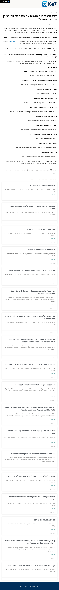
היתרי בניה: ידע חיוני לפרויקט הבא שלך (41, 229)
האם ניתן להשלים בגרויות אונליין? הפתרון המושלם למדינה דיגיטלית (30, 476)
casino (54, 170)
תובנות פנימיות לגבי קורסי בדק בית (42, 185)
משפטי (54, 173)
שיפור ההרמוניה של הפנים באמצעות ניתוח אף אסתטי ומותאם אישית (30, 364)
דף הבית (55, 12)
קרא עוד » (53, 194)
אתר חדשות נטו (13, 42)
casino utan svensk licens (42, 170)
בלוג (11, 170)
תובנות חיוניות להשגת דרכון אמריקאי (41, 250)
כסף (6, 170)
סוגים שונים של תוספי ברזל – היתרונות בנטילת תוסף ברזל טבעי (32, 270)
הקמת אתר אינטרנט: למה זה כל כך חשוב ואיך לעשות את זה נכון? (31, 565)
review (17, 170)
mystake (24, 170)
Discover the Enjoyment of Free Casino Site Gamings (33, 453)
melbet (31, 170)
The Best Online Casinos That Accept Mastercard (34, 385)
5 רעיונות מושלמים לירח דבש (44, 520)
